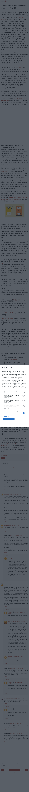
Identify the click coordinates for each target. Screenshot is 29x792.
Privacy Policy (22, 424)
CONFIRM (8, 419)
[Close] (26, 368)
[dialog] (14, 396)
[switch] (23, 395)
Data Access (14, 424)
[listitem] (14, 392)
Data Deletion (7, 424)
